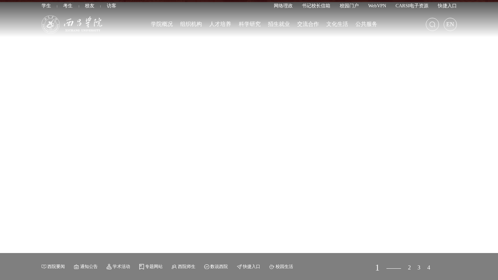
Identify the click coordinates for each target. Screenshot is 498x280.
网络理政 (283, 5)
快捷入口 (447, 5)
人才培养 (220, 24)
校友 (89, 5)
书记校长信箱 (316, 5)
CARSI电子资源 (412, 5)
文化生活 (337, 24)
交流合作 (308, 24)
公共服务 (366, 24)
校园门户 (349, 5)
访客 (111, 5)
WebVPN (377, 5)
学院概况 (162, 24)
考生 (68, 5)
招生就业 (279, 24)
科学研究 (250, 24)
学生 (46, 5)
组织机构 (191, 24)
